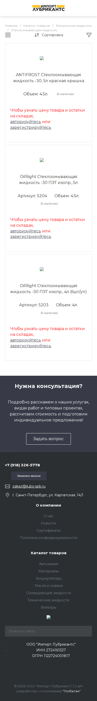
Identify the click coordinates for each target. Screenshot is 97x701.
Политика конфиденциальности (48, 537)
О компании (48, 505)
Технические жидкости (48, 600)
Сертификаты (49, 530)
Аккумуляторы (48, 578)
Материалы (48, 571)
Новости (48, 523)
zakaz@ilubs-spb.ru (29, 486)
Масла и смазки (49, 585)
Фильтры (48, 607)
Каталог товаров (48, 552)
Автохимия (48, 564)
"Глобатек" (72, 691)
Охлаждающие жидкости (48, 593)
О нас (49, 516)
